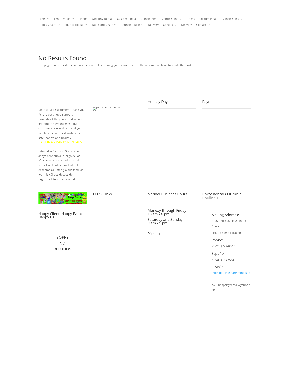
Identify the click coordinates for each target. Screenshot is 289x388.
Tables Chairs (47, 25)
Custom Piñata (126, 19)
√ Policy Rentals (106, 249)
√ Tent (98, 216)
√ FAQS (99, 243)
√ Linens (100, 238)
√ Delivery (101, 260)
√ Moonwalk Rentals (109, 271)
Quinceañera (148, 19)
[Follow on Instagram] (50, 227)
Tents (42, 19)
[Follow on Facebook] (41, 227)
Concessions (170, 19)
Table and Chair (102, 25)
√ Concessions (105, 227)
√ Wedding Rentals (108, 276)
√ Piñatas (100, 232)
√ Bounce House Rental (112, 265)
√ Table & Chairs (106, 221)
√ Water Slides (105, 210)
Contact (168, 25)
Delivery (153, 25)
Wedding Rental (102, 19)
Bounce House (73, 25)
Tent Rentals (62, 19)
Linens (83, 19)
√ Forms (99, 254)
